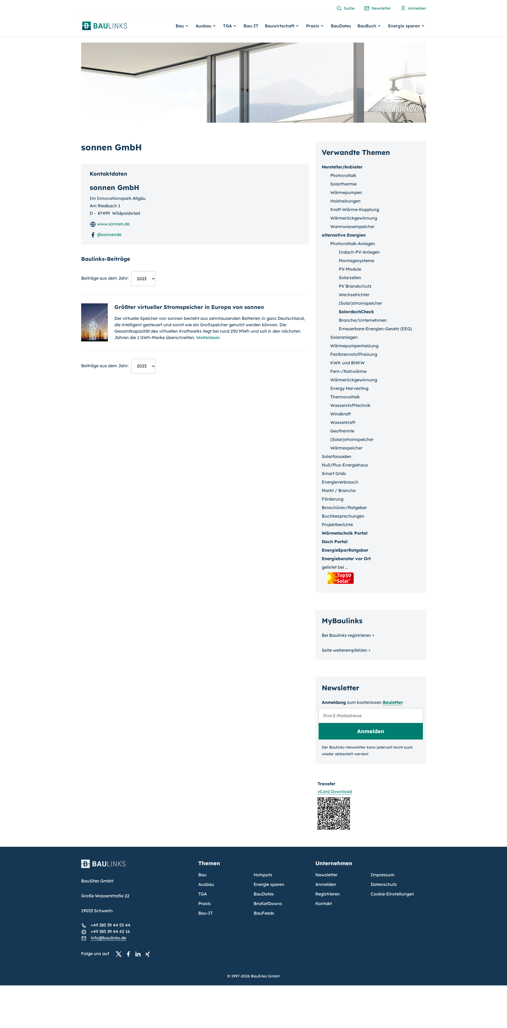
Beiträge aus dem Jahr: (105, 278)
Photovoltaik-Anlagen (352, 243)
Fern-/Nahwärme (348, 371)
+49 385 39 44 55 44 (110, 925)
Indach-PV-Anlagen (359, 252)
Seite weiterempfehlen (344, 650)
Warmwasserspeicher (352, 226)
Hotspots (263, 874)
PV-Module (350, 269)
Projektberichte (337, 524)
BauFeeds (264, 913)
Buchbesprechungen (343, 516)
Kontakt (323, 903)
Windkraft (340, 413)
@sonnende (108, 234)
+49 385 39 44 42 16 (110, 931)
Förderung (332, 499)
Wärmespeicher (346, 448)
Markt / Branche (339, 490)
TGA (202, 894)
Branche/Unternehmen (363, 320)
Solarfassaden (336, 456)
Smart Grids (334, 473)
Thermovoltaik (345, 396)
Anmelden (325, 884)
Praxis (204, 903)
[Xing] (149, 953)
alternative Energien (344, 235)
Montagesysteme (356, 260)
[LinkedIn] (139, 953)
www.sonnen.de (113, 223)
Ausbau (206, 884)
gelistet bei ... (335, 567)
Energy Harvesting (349, 388)
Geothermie (342, 431)
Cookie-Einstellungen (392, 894)
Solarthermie (343, 184)
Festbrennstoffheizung (353, 354)
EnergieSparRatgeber (345, 550)
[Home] (136, 867)
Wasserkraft (342, 422)
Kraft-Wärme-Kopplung (354, 209)
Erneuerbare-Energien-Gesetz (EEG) (375, 328)
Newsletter (326, 874)
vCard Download (335, 791)
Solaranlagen (344, 337)
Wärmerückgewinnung (353, 218)
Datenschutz (384, 884)
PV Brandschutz (355, 286)
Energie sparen (269, 884)
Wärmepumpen (346, 192)
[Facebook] (130, 953)
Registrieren (327, 894)
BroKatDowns (268, 903)
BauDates (341, 25)
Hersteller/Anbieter (342, 167)
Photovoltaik (343, 175)
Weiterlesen (208, 337)
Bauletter (392, 702)
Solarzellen (350, 277)
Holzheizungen (345, 201)
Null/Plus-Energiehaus (345, 465)
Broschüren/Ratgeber (344, 507)
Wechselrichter (354, 294)
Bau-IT (251, 25)
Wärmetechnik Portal (345, 533)
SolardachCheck (356, 311)
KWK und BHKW (347, 362)
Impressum (382, 874)
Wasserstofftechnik (350, 405)
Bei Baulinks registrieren (346, 635)
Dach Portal (335, 541)
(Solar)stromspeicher (360, 303)
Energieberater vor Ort (346, 558)
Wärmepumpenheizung (354, 345)
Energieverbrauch (340, 482)
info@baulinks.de (108, 937)
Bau (202, 874)
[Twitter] (120, 953)
